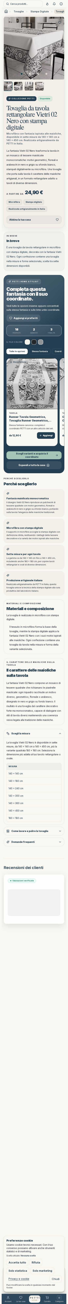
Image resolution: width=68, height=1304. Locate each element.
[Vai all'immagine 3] (38, 73)
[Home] (34, 1299)
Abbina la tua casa (20, 219)
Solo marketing (42, 1270)
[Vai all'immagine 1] (21, 73)
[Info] (61, 4)
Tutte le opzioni (17, 351)
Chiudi (55, 1279)
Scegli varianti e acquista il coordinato (32, 455)
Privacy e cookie (18, 1278)
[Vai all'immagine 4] (46, 73)
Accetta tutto (17, 1262)
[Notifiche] (54, 4)
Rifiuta (36, 1262)
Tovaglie (19, 11)
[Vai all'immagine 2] (30, 73)
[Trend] (47, 4)
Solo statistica (18, 1270)
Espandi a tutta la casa (32, 465)
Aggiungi (48, 435)
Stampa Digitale (40, 11)
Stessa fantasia (40, 351)
